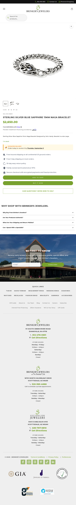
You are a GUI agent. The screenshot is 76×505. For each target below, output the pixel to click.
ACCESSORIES (67, 295)
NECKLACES (18, 295)
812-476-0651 (41, 1)
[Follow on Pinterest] (41, 462)
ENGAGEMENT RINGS (36, 291)
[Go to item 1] (5, 103)
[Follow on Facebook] (23, 462)
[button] (16, 17)
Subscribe (52, 264)
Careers (54, 303)
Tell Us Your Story (49, 308)
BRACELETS (44, 295)
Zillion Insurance (35, 308)
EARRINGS (55, 295)
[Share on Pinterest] (14, 110)
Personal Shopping (67, 1)
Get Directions (39, 338)
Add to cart (38, 177)
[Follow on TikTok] (47, 462)
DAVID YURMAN (20, 291)
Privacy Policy (53, 457)
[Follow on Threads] (35, 462)
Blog (38, 303)
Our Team (31, 303)
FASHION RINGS (31, 295)
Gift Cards (61, 308)
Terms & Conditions (38, 457)
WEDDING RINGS (52, 291)
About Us (22, 303)
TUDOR (9, 291)
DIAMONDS (65, 291)
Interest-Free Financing (20, 308)
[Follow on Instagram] (29, 462)
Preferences (66, 457)
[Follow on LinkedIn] (53, 462)
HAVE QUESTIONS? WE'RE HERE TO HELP (38, 191)
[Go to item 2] (11, 103)
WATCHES (7, 295)
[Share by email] (16, 110)
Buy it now (38, 183)
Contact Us (53, 1)
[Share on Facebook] (8, 110)
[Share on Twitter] (11, 110)
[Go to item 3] (17, 103)
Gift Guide (12, 303)
